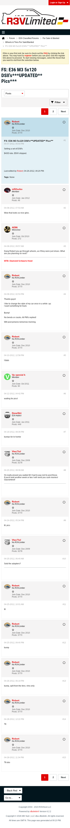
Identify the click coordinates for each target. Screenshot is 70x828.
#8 (65, 470)
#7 (65, 432)
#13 (64, 681)
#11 (64, 604)
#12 (64, 642)
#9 (65, 520)
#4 (65, 294)
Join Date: (16, 130)
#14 (64, 719)
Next (63, 111)
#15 (64, 757)
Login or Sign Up (57, 2)
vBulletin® (34, 811)
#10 (64, 559)
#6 (65, 393)
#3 (65, 246)
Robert (20, 171)
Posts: (14, 133)
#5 (65, 355)
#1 (65, 140)
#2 (65, 208)
